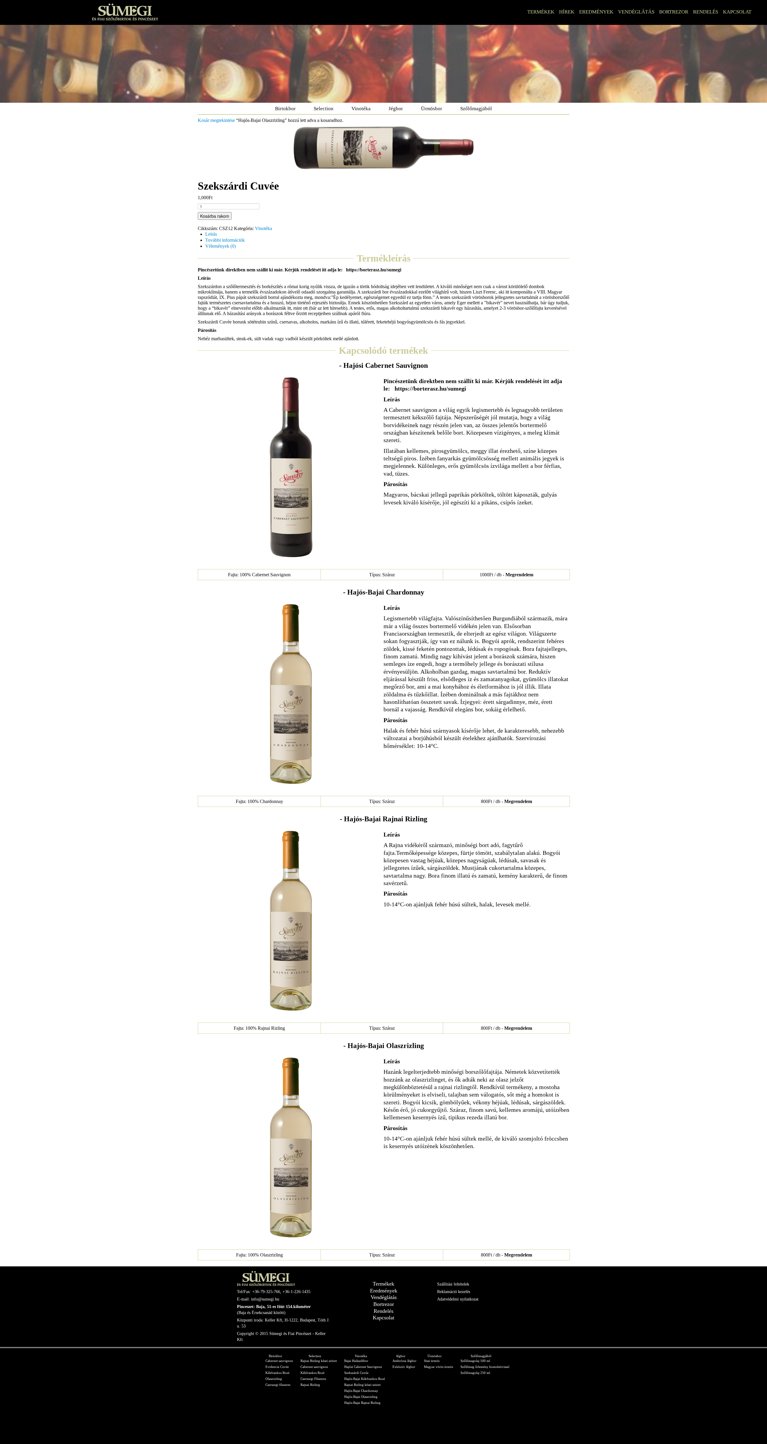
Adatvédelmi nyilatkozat (457, 1299)
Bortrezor (673, 12)
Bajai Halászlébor (356, 1361)
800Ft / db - (506, 801)
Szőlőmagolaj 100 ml (475, 1361)
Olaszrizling (273, 1379)
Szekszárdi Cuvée (356, 1373)
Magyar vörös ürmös (438, 1367)
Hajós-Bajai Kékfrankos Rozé (364, 1379)
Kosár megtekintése (216, 120)
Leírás (211, 234)
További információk (225, 240)
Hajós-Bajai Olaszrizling (361, 1396)
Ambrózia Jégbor (404, 1361)
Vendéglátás (636, 12)
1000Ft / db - (506, 574)
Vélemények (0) (220, 246)
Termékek (540, 12)
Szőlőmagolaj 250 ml (475, 1373)
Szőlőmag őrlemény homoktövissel (484, 1367)
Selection (323, 108)
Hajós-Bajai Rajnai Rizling (362, 1402)
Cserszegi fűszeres (277, 1384)
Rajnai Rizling (310, 1384)
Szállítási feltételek (453, 1284)
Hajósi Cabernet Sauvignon (363, 1367)
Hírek (566, 12)
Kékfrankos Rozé (277, 1373)
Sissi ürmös (432, 1361)
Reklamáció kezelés (453, 1291)
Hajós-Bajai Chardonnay (361, 1390)
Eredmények (596, 12)
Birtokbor (285, 108)
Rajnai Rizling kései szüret (319, 1361)
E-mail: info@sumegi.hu (258, 1299)
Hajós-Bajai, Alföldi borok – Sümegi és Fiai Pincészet (125, 11)
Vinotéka (361, 108)
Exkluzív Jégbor (403, 1367)
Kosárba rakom (214, 216)
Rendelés (705, 12)
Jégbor (396, 108)
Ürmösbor (431, 108)
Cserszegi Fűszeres (313, 1379)
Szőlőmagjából (476, 108)
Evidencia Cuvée (277, 1367)
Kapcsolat (737, 12)
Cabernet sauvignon (279, 1361)
